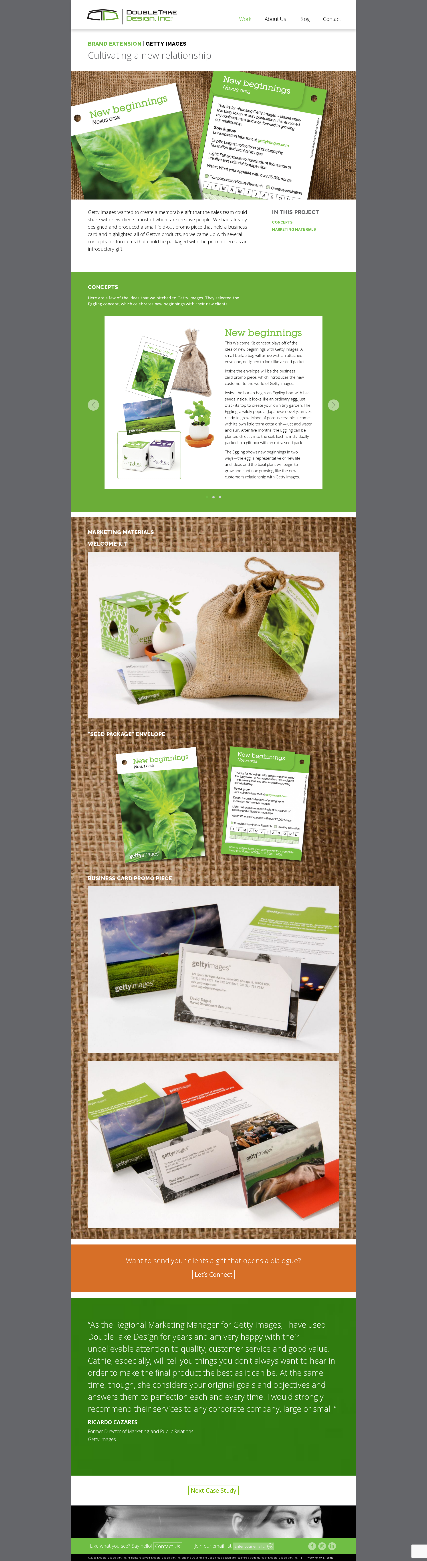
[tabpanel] (213, 405)
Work (245, 18)
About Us (275, 18)
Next (333, 405)
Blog (304, 18)
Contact (332, 18)
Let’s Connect (213, 1274)
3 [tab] (220, 497)
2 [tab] (213, 497)
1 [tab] (207, 497)
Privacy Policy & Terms (319, 1557)
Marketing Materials (294, 229)
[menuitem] (245, 18)
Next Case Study (213, 1490)
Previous (93, 405)
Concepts (282, 222)
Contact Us (167, 1546)
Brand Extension (114, 43)
